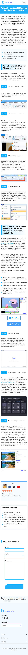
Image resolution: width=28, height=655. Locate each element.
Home (5, 598)
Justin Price (11, 484)
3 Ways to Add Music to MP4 (12, 512)
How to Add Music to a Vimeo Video (15, 519)
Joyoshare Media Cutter (7, 243)
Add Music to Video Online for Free (14, 521)
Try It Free (15, 318)
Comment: (8, 561)
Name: (7, 547)
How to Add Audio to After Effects (14, 517)
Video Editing (20, 598)
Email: (7, 554)
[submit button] (20, 625)
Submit (14, 587)
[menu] (24, 2)
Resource (11, 598)
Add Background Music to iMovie (14, 515)
